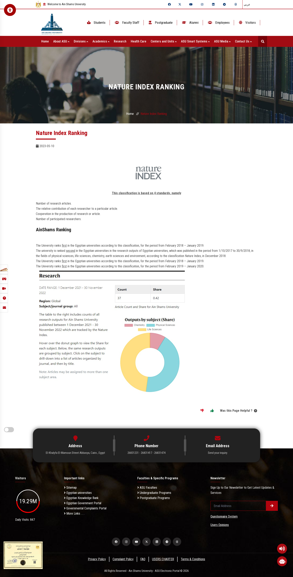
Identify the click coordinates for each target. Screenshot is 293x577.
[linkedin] (213, 4)
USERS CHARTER (163, 559)
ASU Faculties (148, 487)
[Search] (262, 41)
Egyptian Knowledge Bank (82, 498)
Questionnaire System (224, 516)
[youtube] (191, 4)
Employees (222, 23)
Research (120, 41)
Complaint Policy (123, 559)
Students (99, 23)
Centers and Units (163, 41)
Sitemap (71, 487)
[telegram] (224, 4)
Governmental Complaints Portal (86, 508)
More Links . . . (75, 513)
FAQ (142, 559)
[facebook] (169, 4)
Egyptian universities (79, 493)
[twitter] (179, 4)
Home (45, 41)
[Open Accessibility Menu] (10, 10)
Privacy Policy (97, 559)
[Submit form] (272, 506)
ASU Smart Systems (194, 41)
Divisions (80, 41)
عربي (247, 4)
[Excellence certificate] (23, 555)
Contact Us (242, 41)
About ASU (60, 41)
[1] (212, 411)
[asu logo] (51, 23)
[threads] (235, 4)
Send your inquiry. (218, 453)
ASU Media (221, 41)
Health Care (138, 41)
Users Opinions (219, 525)
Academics (100, 41)
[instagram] (202, 4)
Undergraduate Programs (155, 493)
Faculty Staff (130, 23)
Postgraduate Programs (154, 498)
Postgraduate (163, 23)
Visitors (250, 23)
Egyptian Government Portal (83, 503)
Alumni (194, 23)
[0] (202, 411)
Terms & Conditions (193, 559)
